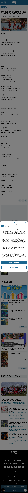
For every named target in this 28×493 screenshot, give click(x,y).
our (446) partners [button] (8, 229)
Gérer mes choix (14, 267)
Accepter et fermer (14, 262)
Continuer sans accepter (20, 223)
